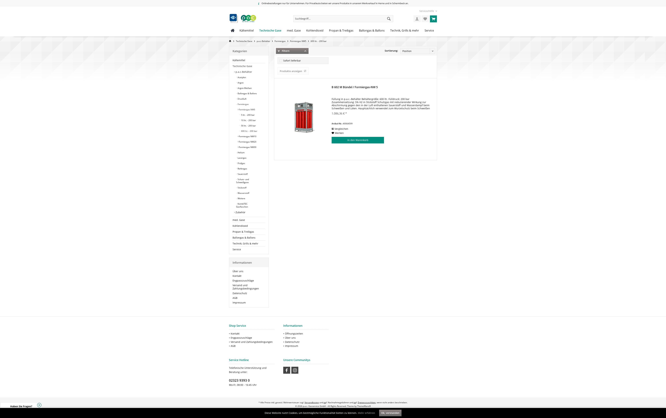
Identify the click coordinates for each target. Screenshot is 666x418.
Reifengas (242, 168)
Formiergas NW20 (247, 141)
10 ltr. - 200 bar (248, 120)
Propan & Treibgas (243, 231)
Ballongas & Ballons (247, 93)
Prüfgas (241, 163)
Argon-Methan (244, 88)
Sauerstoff (242, 174)
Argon (240, 82)
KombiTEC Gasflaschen (242, 205)
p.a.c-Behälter (243, 71)
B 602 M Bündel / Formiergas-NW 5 (355, 87)
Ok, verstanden (390, 413)
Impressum (239, 302)
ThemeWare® (364, 406)
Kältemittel (239, 60)
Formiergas (243, 104)
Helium (241, 152)
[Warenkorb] (433, 18)
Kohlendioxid (240, 225)
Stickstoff (241, 187)
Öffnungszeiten (294, 333)
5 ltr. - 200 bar (248, 114)
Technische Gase (242, 66)
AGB (235, 298)
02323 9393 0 (239, 380)
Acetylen (241, 77)
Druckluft (241, 98)
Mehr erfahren (366, 413)
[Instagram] (294, 370)
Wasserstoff (243, 193)
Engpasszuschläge (243, 280)
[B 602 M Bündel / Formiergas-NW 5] (304, 117)
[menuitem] (427, 11)
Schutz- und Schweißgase (242, 181)
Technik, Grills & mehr (245, 243)
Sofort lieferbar (292, 60)
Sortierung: (391, 50)
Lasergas (241, 157)
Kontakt (237, 276)
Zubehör (240, 212)
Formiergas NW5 (246, 109)
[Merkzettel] (425, 18)
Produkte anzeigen (291, 71)
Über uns (238, 271)
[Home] (232, 31)
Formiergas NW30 (247, 147)
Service (237, 249)
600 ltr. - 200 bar (249, 131)
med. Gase (239, 220)
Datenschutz (240, 293)
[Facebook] (286, 370)
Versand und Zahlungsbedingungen (246, 287)
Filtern (285, 50)
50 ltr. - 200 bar (248, 125)
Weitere (241, 198)
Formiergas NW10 (247, 136)
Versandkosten (312, 402)
